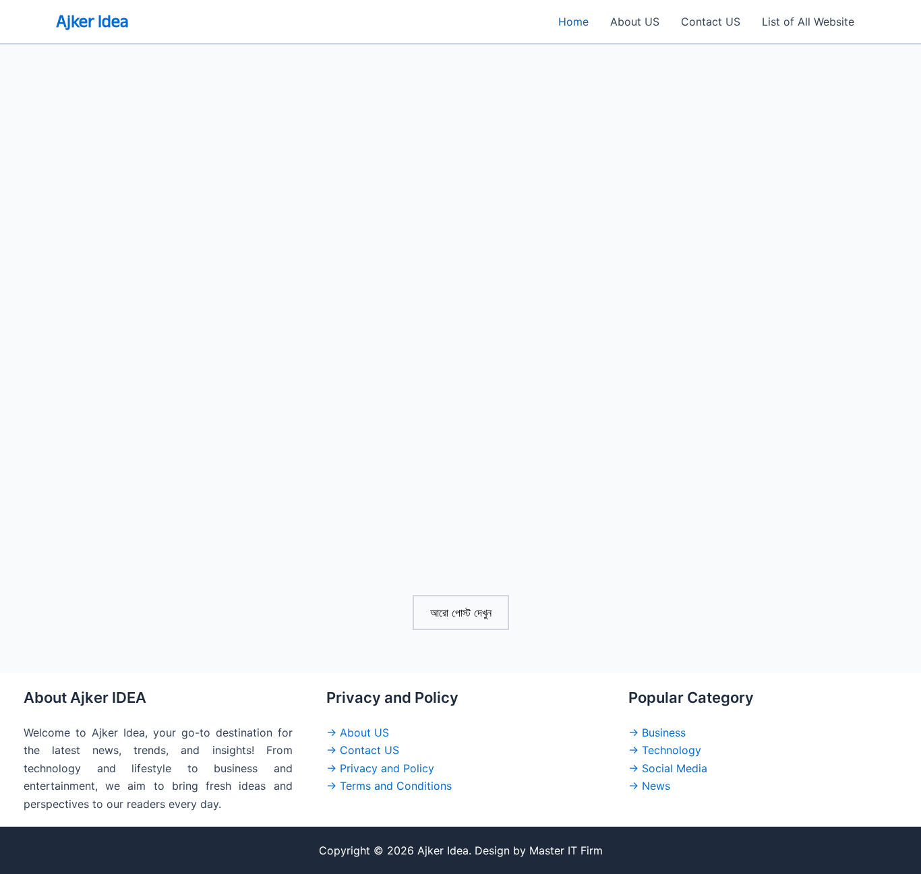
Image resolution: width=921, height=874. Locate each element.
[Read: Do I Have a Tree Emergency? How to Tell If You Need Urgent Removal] (184, 428)
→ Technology (664, 750)
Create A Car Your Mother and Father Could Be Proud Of (179, 326)
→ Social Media (667, 768)
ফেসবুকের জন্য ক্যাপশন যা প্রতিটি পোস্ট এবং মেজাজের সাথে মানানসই (458, 326)
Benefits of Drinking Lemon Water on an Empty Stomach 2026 (447, 597)
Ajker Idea (92, 21)
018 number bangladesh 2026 (418, 379)
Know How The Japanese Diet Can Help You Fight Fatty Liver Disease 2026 (732, 387)
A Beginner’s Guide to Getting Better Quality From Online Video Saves (735, 326)
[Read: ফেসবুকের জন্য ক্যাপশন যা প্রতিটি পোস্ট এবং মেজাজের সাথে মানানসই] (461, 218)
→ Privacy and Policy (380, 768)
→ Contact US (362, 750)
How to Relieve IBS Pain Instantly (152, 588)
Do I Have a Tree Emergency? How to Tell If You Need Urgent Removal (178, 536)
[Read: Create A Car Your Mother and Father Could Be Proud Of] (184, 218)
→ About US (357, 732)
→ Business (657, 732)
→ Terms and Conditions (389, 785)
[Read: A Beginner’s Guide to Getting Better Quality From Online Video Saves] (737, 218)
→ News (649, 785)
